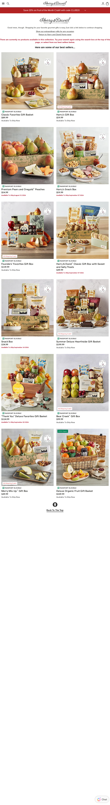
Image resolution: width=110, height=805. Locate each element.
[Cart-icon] (107, 3)
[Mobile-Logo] (55, 3)
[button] (55, 10)
